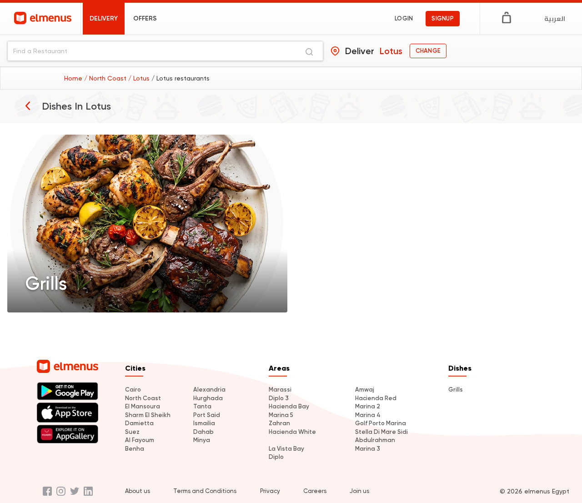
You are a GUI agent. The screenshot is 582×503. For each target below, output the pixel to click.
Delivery (104, 18)
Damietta (139, 423)
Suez (132, 431)
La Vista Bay (286, 448)
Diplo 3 (279, 398)
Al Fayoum (139, 440)
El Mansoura (142, 406)
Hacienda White (292, 431)
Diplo (276, 456)
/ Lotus (139, 78)
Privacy (270, 491)
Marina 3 (367, 448)
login (404, 18)
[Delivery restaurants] (27, 105)
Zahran (279, 423)
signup (442, 18)
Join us (359, 491)
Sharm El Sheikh (148, 415)
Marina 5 (281, 415)
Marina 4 (368, 415)
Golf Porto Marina (380, 423)
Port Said (206, 415)
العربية (554, 19)
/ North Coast (106, 78)
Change (428, 50)
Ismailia (204, 423)
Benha (134, 448)
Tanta (202, 406)
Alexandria (209, 389)
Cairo (133, 389)
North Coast (143, 398)
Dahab (203, 431)
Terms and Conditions (204, 491)
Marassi (280, 389)
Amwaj (364, 389)
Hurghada (208, 398)
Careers (314, 491)
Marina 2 (367, 406)
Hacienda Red (375, 398)
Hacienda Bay (289, 406)
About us (137, 491)
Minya (201, 440)
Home (74, 78)
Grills (455, 389)
